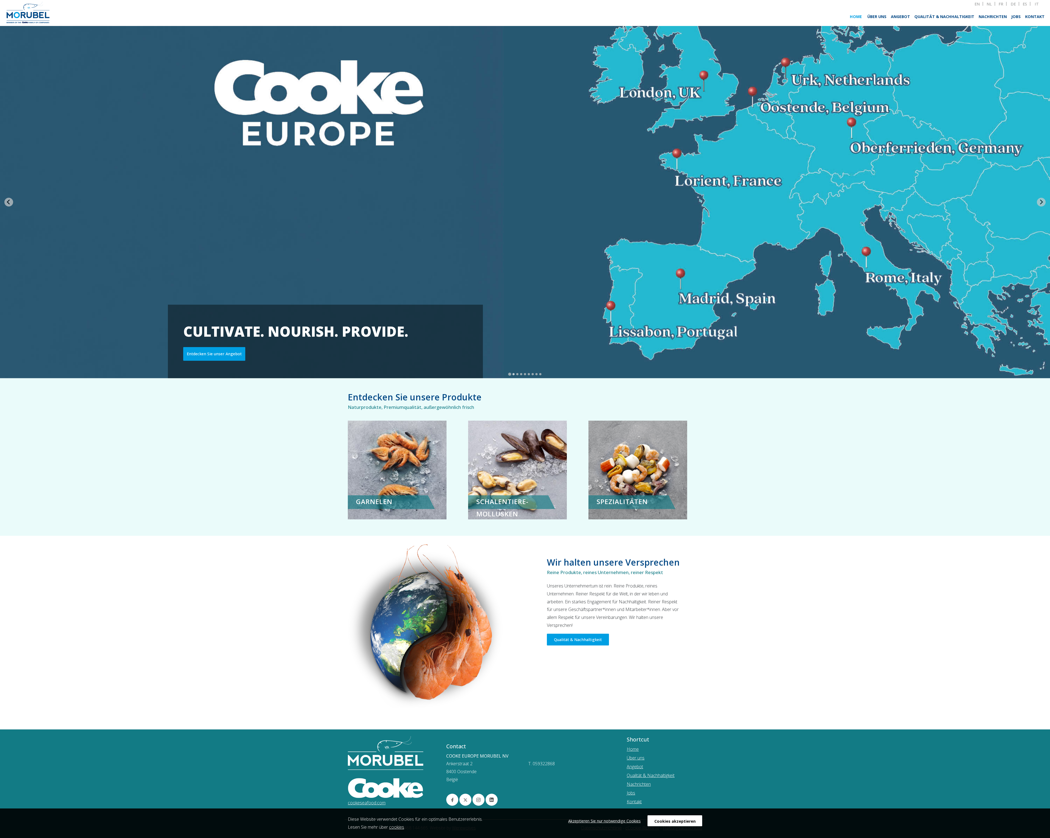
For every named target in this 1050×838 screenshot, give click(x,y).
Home (856, 16)
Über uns (876, 16)
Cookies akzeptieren (675, 821)
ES (1025, 4)
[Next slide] (1041, 202)
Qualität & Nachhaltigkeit (944, 16)
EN (977, 4)
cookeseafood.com (367, 803)
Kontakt (1035, 16)
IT (1037, 4)
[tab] (510, 374)
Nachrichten (993, 16)
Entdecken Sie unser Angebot (214, 353)
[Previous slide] (8, 202)
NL (989, 4)
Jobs (1016, 16)
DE (1013, 4)
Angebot (900, 16)
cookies (396, 827)
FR (1001, 4)
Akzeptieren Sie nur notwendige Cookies (604, 821)
